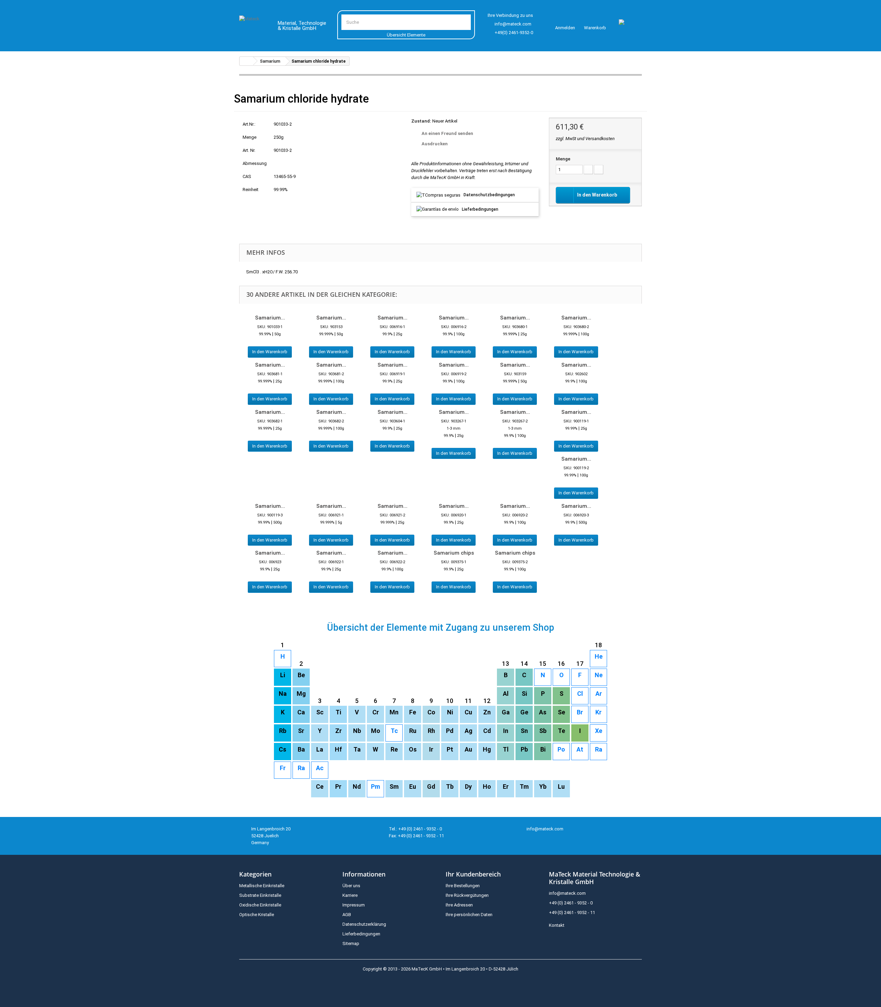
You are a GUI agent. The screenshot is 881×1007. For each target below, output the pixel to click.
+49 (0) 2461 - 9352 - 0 (571, 902)
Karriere (350, 895)
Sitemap (350, 943)
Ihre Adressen (459, 905)
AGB (346, 914)
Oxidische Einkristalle (260, 905)
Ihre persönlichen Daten (469, 914)
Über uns (351, 885)
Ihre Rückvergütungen (467, 895)
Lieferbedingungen (480, 209)
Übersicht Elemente (406, 35)
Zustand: (421, 121)
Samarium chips (454, 553)
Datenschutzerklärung (364, 924)
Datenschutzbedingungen (489, 194)
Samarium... (270, 318)
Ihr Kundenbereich (473, 874)
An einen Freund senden (447, 133)
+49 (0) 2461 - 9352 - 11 (572, 912)
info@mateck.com (513, 24)
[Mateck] (253, 26)
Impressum (353, 905)
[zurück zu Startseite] (246, 61)
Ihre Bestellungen (463, 885)
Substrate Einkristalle (260, 895)
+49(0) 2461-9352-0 (514, 32)
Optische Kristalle (256, 914)
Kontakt (556, 925)
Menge (563, 158)
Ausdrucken (435, 143)
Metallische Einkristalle (261, 885)
